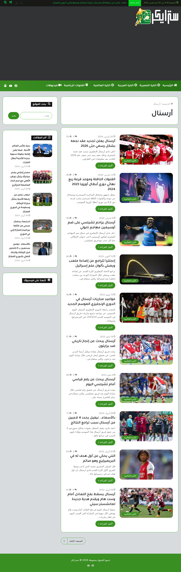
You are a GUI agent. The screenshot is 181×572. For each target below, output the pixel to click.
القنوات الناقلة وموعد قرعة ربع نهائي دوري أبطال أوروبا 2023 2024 (91, 184)
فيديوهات (52, 85)
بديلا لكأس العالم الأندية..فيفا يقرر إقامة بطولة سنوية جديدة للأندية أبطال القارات (20, 154)
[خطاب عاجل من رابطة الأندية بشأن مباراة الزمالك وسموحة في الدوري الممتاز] (42, 199)
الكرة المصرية (148, 85)
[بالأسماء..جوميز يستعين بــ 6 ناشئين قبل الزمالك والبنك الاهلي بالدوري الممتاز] (42, 248)
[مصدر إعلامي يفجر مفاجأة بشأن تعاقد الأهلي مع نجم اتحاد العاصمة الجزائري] (42, 177)
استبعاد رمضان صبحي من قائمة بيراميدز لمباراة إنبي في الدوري (97, 3)
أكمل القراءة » (105, 165)
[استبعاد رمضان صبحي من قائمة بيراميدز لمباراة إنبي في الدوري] (42, 226)
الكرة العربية (126, 85)
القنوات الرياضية (74, 85)
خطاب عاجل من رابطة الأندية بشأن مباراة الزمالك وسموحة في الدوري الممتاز (20, 203)
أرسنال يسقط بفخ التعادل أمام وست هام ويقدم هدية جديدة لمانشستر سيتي (91, 499)
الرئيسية (168, 85)
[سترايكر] (156, 17)
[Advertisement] (90, 54)
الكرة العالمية (102, 85)
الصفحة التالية (76, 541)
